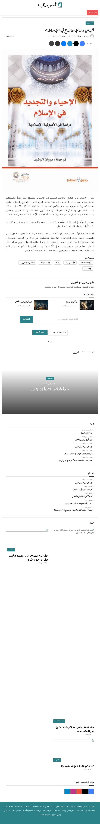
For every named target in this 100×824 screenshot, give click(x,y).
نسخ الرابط (40, 332)
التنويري (90, 23)
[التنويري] (50, 5)
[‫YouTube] (79, 791)
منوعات (50, 378)
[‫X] (76, 43)
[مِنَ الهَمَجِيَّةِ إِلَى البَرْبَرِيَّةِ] (87, 305)
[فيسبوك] (82, 43)
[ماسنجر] (63, 43)
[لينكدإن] (70, 43)
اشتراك (26, 319)
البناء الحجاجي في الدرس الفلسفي (23, 302)
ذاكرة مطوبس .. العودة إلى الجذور (50, 388)
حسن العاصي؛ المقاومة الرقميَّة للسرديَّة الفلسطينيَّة (77, 766)
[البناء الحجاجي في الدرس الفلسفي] (41, 305)
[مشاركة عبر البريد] (57, 43)
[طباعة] (51, 43)
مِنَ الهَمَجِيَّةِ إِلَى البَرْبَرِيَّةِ (72, 302)
